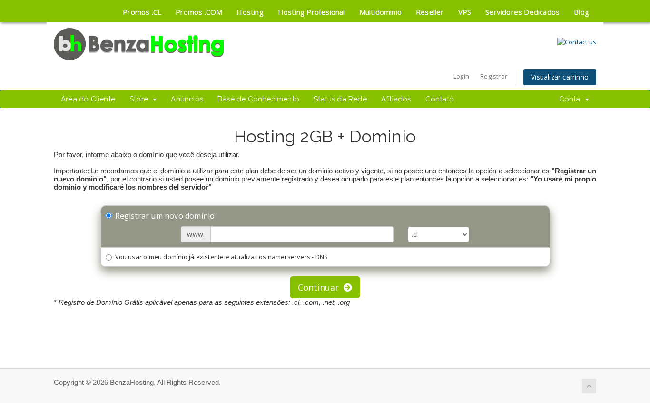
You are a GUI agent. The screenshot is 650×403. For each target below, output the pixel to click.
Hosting (249, 12)
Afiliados (396, 99)
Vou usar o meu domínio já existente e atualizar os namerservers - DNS (221, 256)
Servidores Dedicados (522, 12)
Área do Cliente (88, 99)
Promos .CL (142, 12)
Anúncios (187, 99)
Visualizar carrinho (560, 76)
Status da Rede (340, 99)
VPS (465, 12)
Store (140, 99)
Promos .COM (199, 12)
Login (461, 76)
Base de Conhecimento (258, 99)
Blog (581, 12)
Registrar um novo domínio (165, 216)
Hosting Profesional (311, 12)
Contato (439, 99)
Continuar (321, 287)
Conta (571, 99)
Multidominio (380, 12)
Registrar (493, 76)
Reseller (430, 12)
